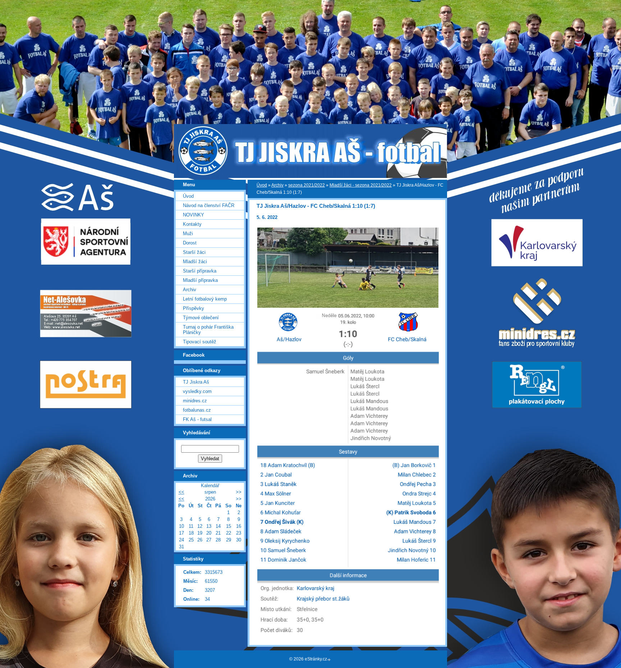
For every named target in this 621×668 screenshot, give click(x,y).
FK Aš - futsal (197, 419)
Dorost (190, 243)
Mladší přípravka (200, 280)
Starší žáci (194, 252)
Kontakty (192, 224)
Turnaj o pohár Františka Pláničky (208, 329)
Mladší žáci (195, 261)
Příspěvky (193, 308)
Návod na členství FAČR (208, 205)
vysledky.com (197, 391)
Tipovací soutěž (199, 341)
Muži (188, 233)
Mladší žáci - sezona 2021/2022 (361, 185)
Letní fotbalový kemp (205, 299)
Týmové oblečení (201, 317)
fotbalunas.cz (197, 410)
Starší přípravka (199, 271)
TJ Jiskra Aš (196, 382)
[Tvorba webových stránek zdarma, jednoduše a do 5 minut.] (329, 659)
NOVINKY (193, 215)
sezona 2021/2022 (306, 185)
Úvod (262, 185)
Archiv (277, 185)
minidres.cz (195, 400)
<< (181, 492)
